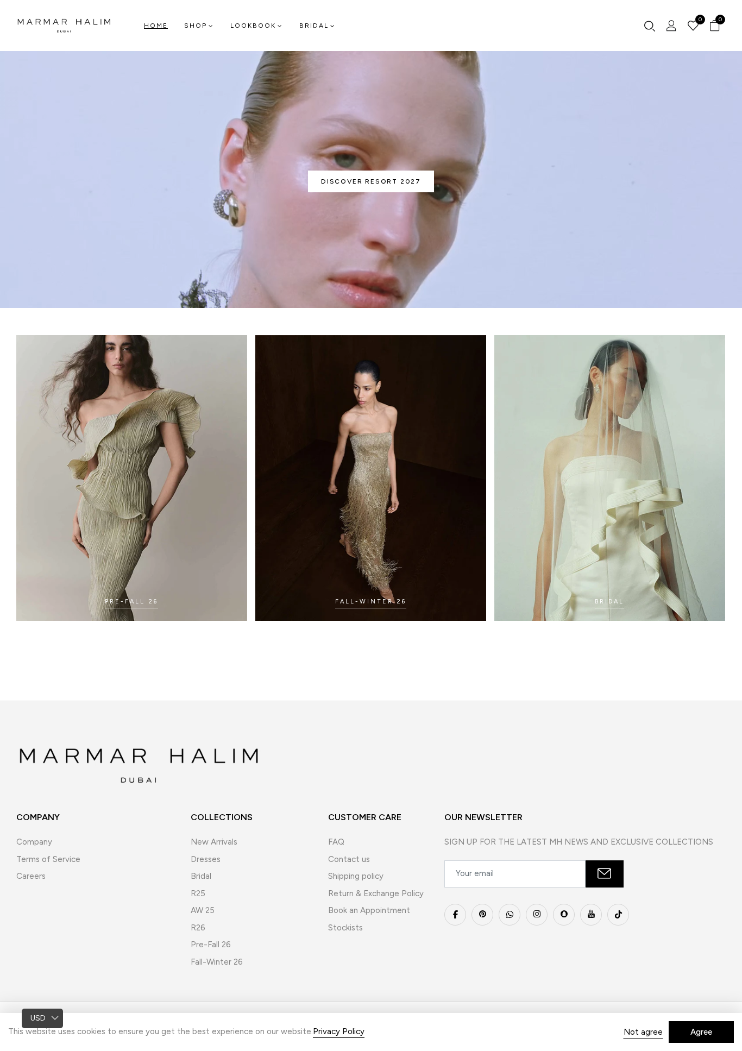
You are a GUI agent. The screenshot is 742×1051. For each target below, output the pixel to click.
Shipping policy (355, 876)
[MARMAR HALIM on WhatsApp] (509, 915)
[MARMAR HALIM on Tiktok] (618, 915)
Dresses (206, 859)
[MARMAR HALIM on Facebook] (455, 915)
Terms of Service (48, 859)
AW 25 (203, 910)
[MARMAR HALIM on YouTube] (591, 915)
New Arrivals (214, 842)
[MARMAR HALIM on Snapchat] (564, 915)
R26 (198, 928)
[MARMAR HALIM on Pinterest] (482, 915)
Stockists (345, 928)
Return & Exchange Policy (376, 893)
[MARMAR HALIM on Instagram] (537, 915)
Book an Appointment (369, 910)
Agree (701, 1032)
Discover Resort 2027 (371, 181)
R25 (198, 893)
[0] (693, 26)
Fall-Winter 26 (217, 962)
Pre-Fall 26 (211, 944)
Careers (31, 876)
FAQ (336, 842)
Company (34, 842)
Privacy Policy (338, 1031)
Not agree (643, 1032)
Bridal (201, 876)
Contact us (349, 859)
